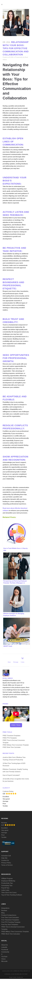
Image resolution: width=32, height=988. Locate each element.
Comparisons (11, 915)
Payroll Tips (5, 888)
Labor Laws (5, 890)
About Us (4, 945)
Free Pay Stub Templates (9, 924)
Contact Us (5, 860)
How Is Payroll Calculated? (11, 775)
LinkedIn (4, 947)
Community (5, 952)
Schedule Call (6, 855)
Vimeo (3, 959)
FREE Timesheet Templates (11, 735)
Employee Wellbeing (8, 881)
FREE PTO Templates (10, 738)
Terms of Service (7, 865)
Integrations (5, 908)
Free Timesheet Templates (10, 920)
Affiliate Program (7, 878)
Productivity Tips (7, 883)
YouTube (4, 956)
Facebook (4, 949)
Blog (3, 913)
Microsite (4, 961)
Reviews (4, 822)
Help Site (4, 858)
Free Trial (16, 725)
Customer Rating (8, 791)
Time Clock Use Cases (9, 892)
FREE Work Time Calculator (12, 747)
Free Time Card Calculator (10, 917)
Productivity (19, 57)
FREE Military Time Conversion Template (16, 745)
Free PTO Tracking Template (10, 922)
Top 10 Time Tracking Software (11, 895)
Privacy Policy (6, 862)
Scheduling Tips (6, 885)
